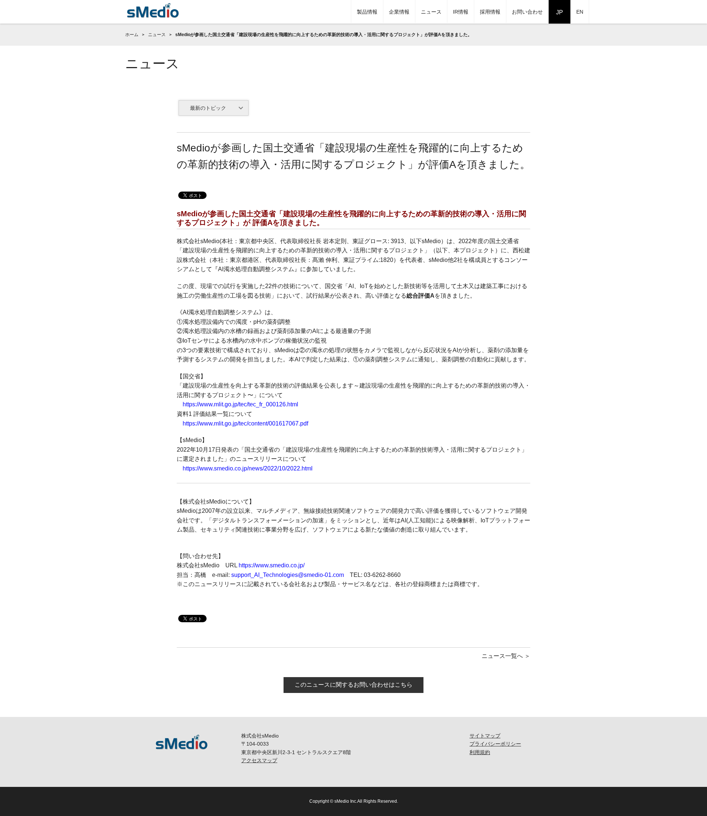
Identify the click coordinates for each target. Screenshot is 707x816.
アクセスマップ (259, 760)
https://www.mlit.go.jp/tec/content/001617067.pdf (245, 423)
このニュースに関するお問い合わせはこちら (353, 685)
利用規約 (479, 752)
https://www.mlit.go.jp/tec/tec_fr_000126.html (240, 404)
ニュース (431, 12)
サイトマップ (484, 736)
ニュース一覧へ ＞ (506, 656)
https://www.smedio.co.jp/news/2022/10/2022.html (248, 468)
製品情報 (367, 12)
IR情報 (460, 12)
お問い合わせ (527, 12)
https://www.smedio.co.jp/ (272, 565)
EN (579, 12)
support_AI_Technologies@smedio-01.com (287, 575)
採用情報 (490, 12)
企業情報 (399, 12)
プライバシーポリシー (495, 744)
